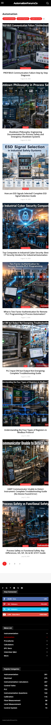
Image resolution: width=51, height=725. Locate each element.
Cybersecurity (36, 19)
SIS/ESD (25, 127)
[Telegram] (14, 588)
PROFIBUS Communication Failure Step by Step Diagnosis (25, 74)
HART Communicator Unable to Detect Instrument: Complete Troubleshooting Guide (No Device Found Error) (25, 491)
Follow (44, 604)
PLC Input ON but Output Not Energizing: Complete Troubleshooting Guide (25, 372)
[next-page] (20, 564)
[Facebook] (2, 588)
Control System (23, 19)
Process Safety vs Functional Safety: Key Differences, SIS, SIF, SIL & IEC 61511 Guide (26, 551)
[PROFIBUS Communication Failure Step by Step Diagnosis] (25, 46)
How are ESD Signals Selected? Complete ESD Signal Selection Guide (25, 194)
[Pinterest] (10, 588)
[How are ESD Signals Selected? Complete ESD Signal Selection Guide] (25, 167)
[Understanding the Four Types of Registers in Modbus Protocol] (25, 403)
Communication (9, 19)
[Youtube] (22, 588)
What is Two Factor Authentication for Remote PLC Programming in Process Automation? (25, 312)
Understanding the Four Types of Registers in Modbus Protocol (25, 431)
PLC (26, 366)
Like (45, 599)
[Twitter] (18, 588)
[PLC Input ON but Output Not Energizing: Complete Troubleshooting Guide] (25, 344)
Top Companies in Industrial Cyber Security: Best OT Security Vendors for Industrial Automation (25, 253)
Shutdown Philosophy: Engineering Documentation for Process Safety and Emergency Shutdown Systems (25, 134)
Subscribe (43, 614)
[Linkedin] (6, 588)
